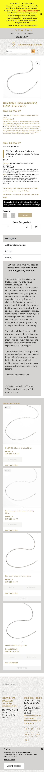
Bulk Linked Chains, (22, 115)
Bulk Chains (13, 163)
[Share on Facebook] (8, 227)
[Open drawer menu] (3, 44)
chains (12, 128)
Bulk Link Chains (21, 126)
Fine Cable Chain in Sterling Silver (18, 576)
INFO (3, 692)
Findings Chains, (30, 121)
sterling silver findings (13, 133)
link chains (9, 130)
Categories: (6, 115)
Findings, (22, 121)
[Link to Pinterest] (25, 30)
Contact (23, 34)
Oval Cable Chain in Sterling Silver (18, 448)
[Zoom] (37, 63)
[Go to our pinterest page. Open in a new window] (32, 734)
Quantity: (6, 211)
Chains (8, 119)
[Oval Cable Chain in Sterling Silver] (22, 424)
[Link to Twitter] (18, 30)
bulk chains (13, 126)
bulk (8, 126)
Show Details (13, 459)
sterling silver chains (12, 181)
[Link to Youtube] (22, 30)
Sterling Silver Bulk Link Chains (22, 132)
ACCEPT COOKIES (14, 766)
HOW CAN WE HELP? (9, 684)
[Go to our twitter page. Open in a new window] (37, 729)
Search (9, 51)
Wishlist (30, 34)
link (4, 130)
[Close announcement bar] (41, 14)
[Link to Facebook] (12, 30)
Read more (13, 657)
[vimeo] (27, 227)
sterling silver (32, 130)
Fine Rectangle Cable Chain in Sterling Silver (19, 512)
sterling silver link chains (27, 133)
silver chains (15, 130)
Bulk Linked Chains (22, 163)
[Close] (42, 749)
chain (8, 128)
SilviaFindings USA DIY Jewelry (27, 10)
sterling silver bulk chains (13, 179)
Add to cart (13, 587)
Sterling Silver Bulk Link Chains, (23, 123)
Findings (17, 128)
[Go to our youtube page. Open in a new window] (26, 734)
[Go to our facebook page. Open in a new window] (26, 729)
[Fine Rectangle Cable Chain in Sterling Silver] (22, 487)
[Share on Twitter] (17, 227)
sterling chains (24, 130)
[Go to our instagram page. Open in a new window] (32, 729)
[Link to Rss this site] (31, 30)
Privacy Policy (9, 760)
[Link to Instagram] (15, 30)
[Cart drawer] (37, 51)
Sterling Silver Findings (13, 125)
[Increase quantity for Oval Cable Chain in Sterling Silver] (13, 215)
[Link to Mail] (28, 30)
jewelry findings (34, 128)
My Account (15, 34)
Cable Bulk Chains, (33, 115)
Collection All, (16, 121)
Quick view (22, 668)
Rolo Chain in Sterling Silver (16, 645)
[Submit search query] (33, 51)
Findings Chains (24, 128)
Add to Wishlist (11, 465)
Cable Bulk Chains (32, 126)
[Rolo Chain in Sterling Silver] (22, 622)
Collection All (15, 169)
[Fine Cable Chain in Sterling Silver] (22, 552)
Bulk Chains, (13, 115)
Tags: (4, 126)
